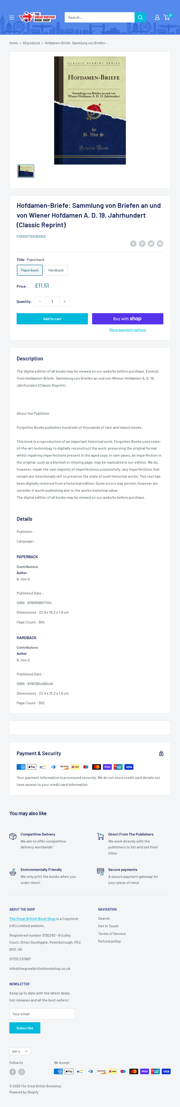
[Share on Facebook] (133, 243)
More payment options (127, 329)
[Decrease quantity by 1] (40, 301)
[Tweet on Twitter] (151, 243)
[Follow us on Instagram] (21, 1072)
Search (104, 918)
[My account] (157, 17)
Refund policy (109, 941)
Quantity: (24, 301)
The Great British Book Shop (32, 918)
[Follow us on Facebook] (12, 1072)
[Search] (140, 17)
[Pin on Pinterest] (142, 243)
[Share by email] (160, 243)
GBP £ (16, 1051)
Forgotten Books (31, 236)
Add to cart (52, 318)
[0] (167, 17)
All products (31, 43)
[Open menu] (11, 17)
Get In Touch (108, 926)
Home (13, 43)
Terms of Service (112, 933)
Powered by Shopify (23, 1092)
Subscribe (24, 1028)
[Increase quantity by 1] (65, 301)
